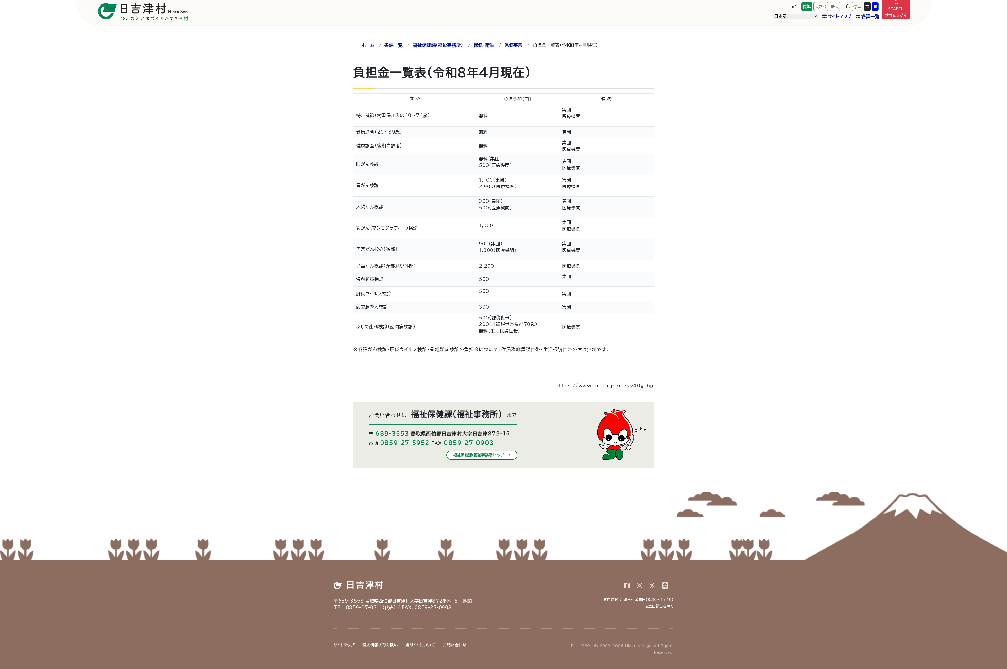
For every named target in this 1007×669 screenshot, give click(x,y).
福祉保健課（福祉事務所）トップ (479, 455)
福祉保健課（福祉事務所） (438, 45)
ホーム (368, 45)
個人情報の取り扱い (380, 645)
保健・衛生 (484, 45)
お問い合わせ (455, 645)
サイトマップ (839, 16)
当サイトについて (420, 645)
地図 (467, 601)
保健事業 (513, 45)
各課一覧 (870, 16)
